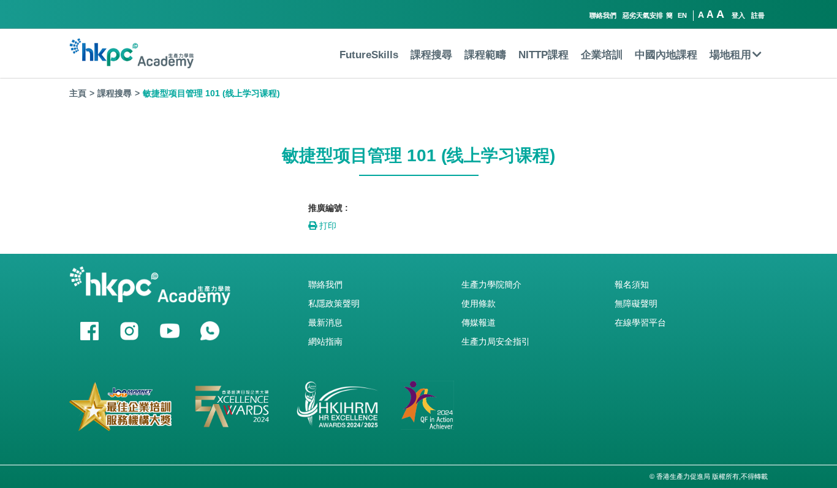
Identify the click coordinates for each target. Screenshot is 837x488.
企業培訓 (602, 55)
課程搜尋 (431, 55)
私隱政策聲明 (334, 303)
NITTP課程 (543, 55)
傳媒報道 (478, 322)
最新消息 (325, 322)
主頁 (77, 93)
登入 (738, 15)
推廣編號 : (328, 208)
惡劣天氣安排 (643, 15)
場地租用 (730, 55)
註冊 (758, 15)
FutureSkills (368, 55)
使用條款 (478, 303)
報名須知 (632, 284)
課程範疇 (485, 55)
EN (682, 15)
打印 (326, 226)
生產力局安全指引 (495, 341)
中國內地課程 (666, 55)
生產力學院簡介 (491, 284)
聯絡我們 (602, 15)
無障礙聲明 (636, 303)
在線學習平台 (640, 322)
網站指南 (325, 341)
